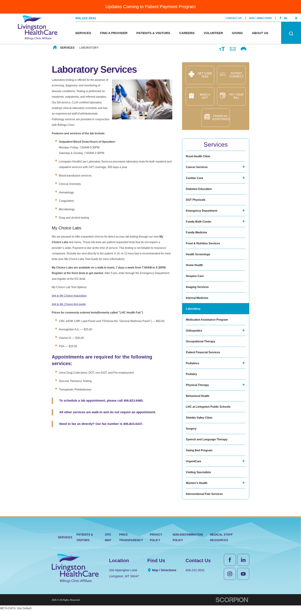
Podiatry (191, 374)
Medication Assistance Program (207, 319)
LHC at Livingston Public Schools (208, 406)
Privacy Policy (156, 537)
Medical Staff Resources (221, 537)
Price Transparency (131, 537)
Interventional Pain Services (204, 493)
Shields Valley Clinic (199, 417)
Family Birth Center (198, 221)
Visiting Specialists (198, 472)
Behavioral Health (197, 395)
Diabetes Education (199, 188)
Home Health (194, 265)
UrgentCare (193, 461)
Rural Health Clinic (198, 156)
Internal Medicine (197, 297)
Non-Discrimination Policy (188, 537)
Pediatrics (192, 363)
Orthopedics (194, 330)
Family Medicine (196, 232)
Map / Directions (260, 18)
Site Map (108, 537)
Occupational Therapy (200, 341)
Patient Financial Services (203, 352)
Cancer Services (197, 167)
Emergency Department (201, 210)
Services (67, 47)
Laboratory (193, 308)
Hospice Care (195, 276)
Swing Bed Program (199, 450)
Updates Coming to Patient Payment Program (150, 6)
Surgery (191, 428)
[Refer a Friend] (233, 49)
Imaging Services (197, 286)
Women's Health (196, 482)
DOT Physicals (195, 199)
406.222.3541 (85, 18)
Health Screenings (198, 254)
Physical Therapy (197, 384)
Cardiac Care (194, 178)
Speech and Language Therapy (206, 439)
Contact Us (234, 18)
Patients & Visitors (84, 537)
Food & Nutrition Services (203, 243)
